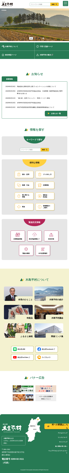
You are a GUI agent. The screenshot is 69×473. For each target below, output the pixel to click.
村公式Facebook (47, 349)
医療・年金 (25, 185)
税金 (23, 206)
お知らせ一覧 (56, 113)
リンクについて (62, 437)
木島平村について (11, 46)
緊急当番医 (26, 253)
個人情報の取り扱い (61, 446)
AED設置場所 (42, 253)
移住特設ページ (10, 55)
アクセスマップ (62, 433)
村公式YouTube (23, 357)
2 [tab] (40, 38)
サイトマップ (63, 442)
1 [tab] (36, 38)
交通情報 (46, 185)
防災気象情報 (33, 239)
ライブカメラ (46, 357)
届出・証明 (25, 174)
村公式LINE (21, 349)
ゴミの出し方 (47, 174)
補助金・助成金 (46, 196)
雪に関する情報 (25, 196)
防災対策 (51, 239)
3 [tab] (43, 38)
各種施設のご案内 (46, 206)
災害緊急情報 (17, 239)
